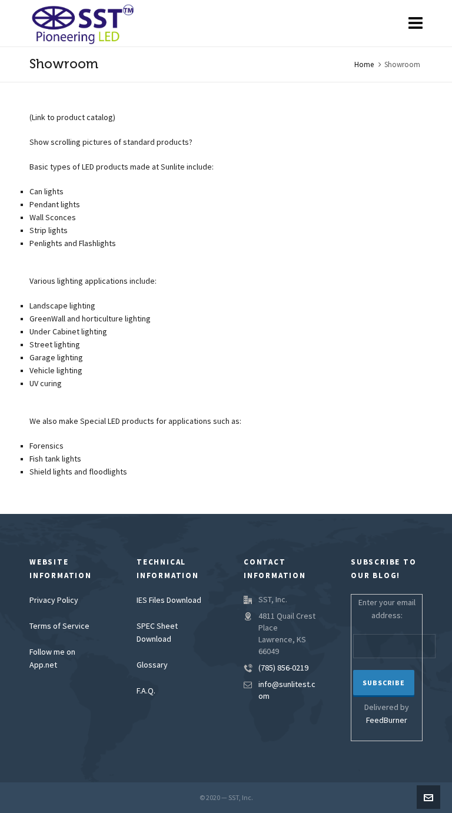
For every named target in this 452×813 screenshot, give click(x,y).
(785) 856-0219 (283, 668)
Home (364, 65)
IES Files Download (169, 600)
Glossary (152, 665)
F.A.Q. (146, 691)
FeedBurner (386, 720)
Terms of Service (59, 626)
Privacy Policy (53, 600)
